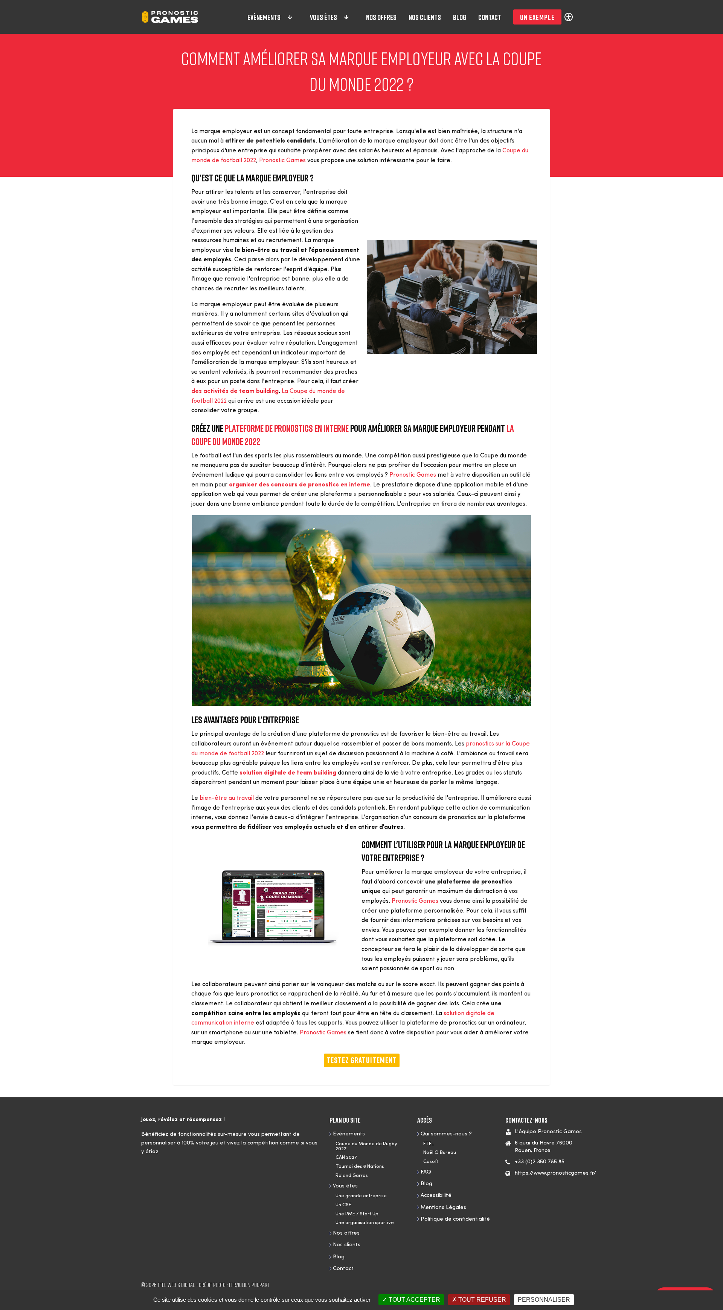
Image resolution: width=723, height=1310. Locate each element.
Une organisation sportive (365, 1222)
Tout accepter (413, 1299)
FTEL (428, 1143)
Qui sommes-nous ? (446, 1134)
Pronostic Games (282, 161)
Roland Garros (352, 1175)
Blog (459, 16)
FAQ (426, 1172)
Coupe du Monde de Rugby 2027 (366, 1146)
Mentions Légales (443, 1207)
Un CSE (343, 1205)
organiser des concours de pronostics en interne (299, 485)
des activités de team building (235, 391)
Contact (489, 16)
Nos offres (381, 16)
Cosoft (431, 1161)
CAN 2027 (346, 1157)
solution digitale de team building (287, 773)
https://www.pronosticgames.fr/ (555, 1173)
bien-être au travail (227, 798)
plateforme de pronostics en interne (287, 428)
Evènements (264, 16)
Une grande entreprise (361, 1195)
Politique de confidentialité (455, 1219)
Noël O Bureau (439, 1152)
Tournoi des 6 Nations (360, 1166)
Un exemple (537, 16)
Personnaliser (544, 1299)
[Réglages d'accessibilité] (568, 17)
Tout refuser (481, 1299)
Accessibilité (436, 1195)
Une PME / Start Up (357, 1214)
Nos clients (425, 16)
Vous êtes (323, 16)
